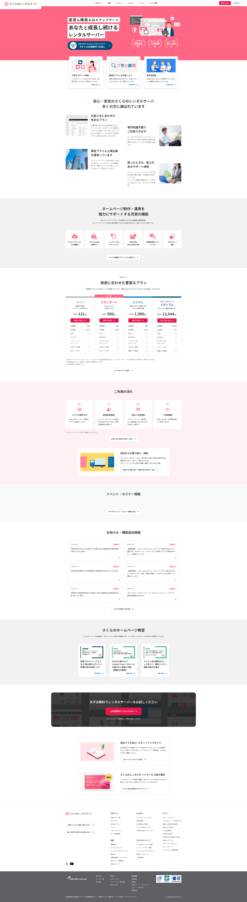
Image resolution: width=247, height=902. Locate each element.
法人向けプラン (115, 824)
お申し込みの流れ (167, 827)
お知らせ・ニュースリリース (140, 885)
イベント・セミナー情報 (144, 848)
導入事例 (98, 882)
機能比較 (113, 844)
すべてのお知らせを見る (122, 609)
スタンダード (115, 821)
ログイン (237, 3)
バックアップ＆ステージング (119, 851)
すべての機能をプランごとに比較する (122, 257)
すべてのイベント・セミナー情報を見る (122, 511)
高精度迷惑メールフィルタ (119, 857)
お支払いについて (167, 840)
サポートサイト (167, 847)
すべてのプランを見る (122, 370)
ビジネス (130, 3)
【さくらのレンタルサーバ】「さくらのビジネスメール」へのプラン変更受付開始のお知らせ (151, 592)
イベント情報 (153, 3)
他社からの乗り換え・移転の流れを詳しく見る (139, 470)
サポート (119, 3)
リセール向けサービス (143, 827)
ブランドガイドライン (130, 897)
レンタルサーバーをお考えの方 (171, 821)
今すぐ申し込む (165, 320)
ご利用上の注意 (167, 834)
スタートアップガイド (169, 843)
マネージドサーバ (116, 831)
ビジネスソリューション (144, 818)
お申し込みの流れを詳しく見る (122, 439)
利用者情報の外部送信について (74, 897)
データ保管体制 (115, 834)
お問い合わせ (114, 885)
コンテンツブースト (117, 848)
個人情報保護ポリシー (91, 897)
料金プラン (98, 3)
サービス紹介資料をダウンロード (134, 789)
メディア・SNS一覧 (137, 887)
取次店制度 (140, 821)
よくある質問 (166, 831)
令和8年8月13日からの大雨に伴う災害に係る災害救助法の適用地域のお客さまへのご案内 (95, 548)
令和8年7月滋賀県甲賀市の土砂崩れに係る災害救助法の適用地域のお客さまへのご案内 (95, 592)
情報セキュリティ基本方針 (106, 897)
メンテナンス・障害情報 (169, 850)
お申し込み (224, 3)
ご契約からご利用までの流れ (171, 837)
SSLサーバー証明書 (117, 861)
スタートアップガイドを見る (133, 759)
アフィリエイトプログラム (145, 851)
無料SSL (113, 854)
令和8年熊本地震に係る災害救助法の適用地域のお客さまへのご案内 (95, 568)
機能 (109, 3)
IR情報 (133, 882)
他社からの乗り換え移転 (169, 824)
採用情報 (134, 890)
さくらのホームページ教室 (145, 844)
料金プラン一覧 (115, 818)
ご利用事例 (140, 857)
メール (113, 827)
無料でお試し (79, 320)
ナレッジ (142, 3)
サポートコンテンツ (168, 818)
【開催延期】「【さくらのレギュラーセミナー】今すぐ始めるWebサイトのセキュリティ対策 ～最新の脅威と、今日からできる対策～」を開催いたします (151, 571)
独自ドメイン (115, 864)
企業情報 (134, 879)
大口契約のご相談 (142, 824)
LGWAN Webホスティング (145, 831)
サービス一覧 (100, 879)
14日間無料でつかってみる (122, 711)
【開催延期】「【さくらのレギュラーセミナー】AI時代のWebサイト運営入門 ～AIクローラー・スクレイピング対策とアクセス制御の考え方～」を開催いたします (151, 549)
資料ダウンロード (142, 854)
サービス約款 (119, 897)
